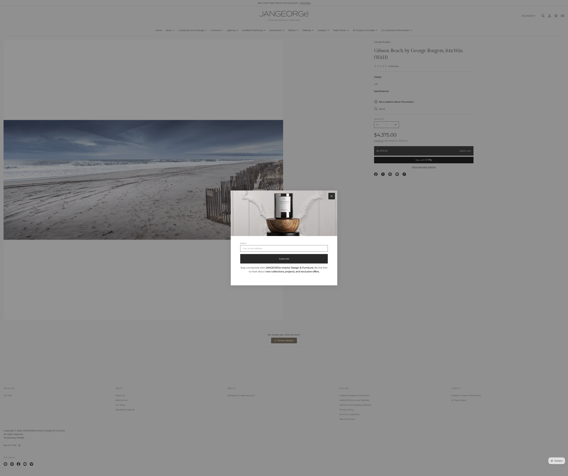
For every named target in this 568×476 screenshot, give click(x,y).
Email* (243, 243)
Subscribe (284, 259)
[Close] (331, 196)
